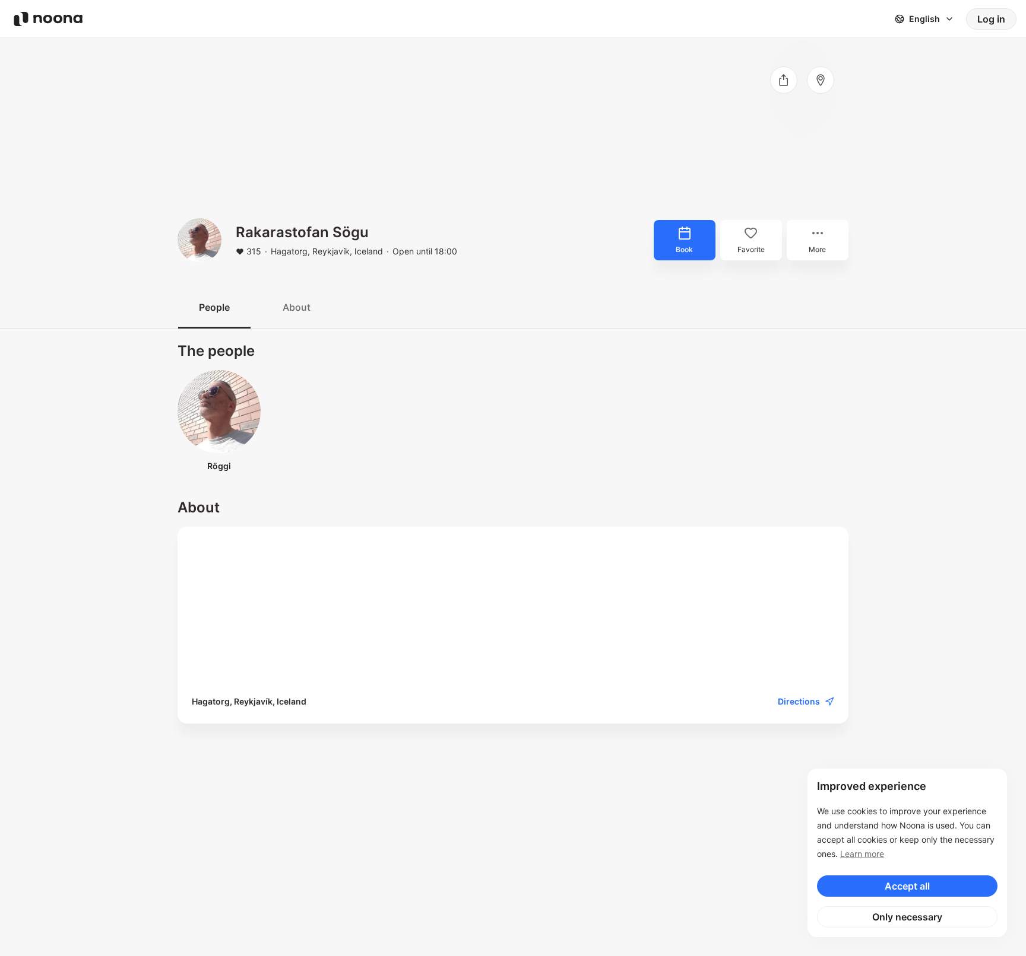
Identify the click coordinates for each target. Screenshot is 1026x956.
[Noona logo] (48, 19)
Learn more (862, 854)
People (214, 307)
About (297, 307)
